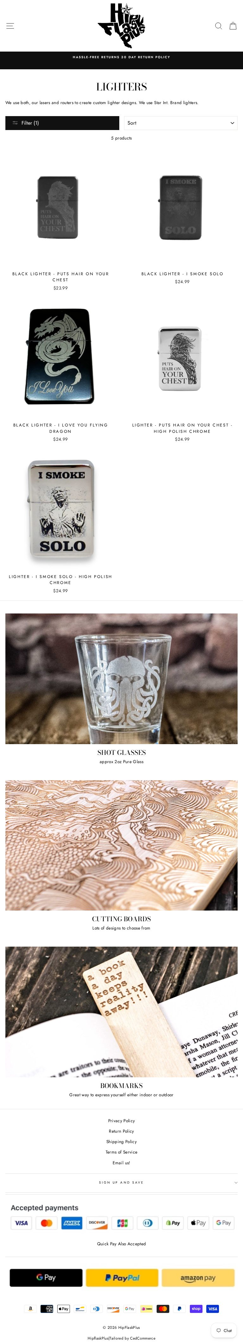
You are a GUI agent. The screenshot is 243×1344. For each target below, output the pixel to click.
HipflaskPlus (98, 1338)
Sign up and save (121, 1182)
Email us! (121, 1163)
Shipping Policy (121, 1141)
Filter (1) (30, 123)
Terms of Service (121, 1152)
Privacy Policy (121, 1120)
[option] (121, 57)
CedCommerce (142, 1338)
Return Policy (121, 1131)
